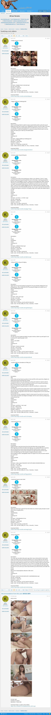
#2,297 (48, 360)
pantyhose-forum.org (23, 22)
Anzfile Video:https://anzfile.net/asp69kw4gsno (21, 307)
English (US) (4, 713)
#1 (49, 596)
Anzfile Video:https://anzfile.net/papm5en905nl (21, 149)
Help (44, 713)
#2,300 (48, 532)
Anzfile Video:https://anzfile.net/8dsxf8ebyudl (21, 96)
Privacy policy (39, 713)
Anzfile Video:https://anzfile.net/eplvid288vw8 (21, 357)
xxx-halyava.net (15, 19)
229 (11, 35)
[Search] (49, 11)
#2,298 (48, 419)
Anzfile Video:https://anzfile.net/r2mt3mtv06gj (21, 587)
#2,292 (48, 99)
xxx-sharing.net (5, 19)
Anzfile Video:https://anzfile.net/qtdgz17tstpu (21, 209)
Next (26, 35)
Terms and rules (32, 713)
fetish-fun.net (25, 19)
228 (9, 35)
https (13, 33)
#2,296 (48, 310)
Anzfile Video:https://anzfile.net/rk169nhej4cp (21, 416)
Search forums (9, 13)
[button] (18, 11)
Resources (22, 11)
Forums (8, 11)
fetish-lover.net (8, 21)
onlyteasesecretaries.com (8, 22)
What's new (14, 11)
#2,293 (48, 152)
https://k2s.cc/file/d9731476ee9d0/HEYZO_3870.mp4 (23, 706)
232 (19, 35)
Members (29, 11)
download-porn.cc (11, 24)
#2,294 (48, 212)
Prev (2, 35)
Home (3, 11)
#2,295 (48, 260)
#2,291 (48, 38)
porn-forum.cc (21, 24)
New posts (3, 13)
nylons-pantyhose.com (19, 21)
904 (23, 35)
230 (14, 35)
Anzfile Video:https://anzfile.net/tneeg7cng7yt (21, 529)
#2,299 (48, 477)
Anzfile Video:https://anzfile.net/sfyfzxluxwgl (21, 257)
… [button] (21, 35)
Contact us (26, 713)
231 (16, 35)
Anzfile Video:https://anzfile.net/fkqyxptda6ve (21, 474)
